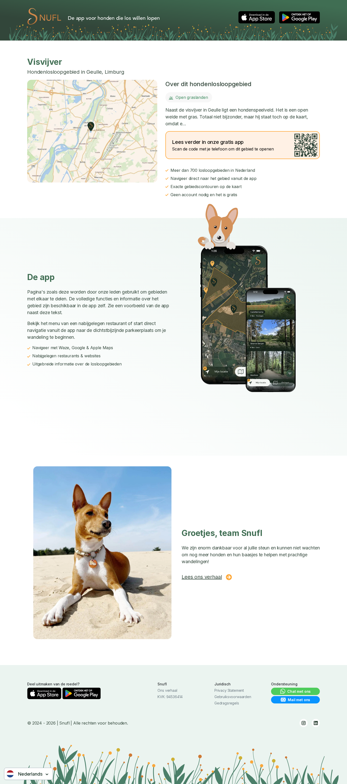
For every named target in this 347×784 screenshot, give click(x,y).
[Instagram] (303, 723)
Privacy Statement (229, 690)
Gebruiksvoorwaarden (232, 697)
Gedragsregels (226, 703)
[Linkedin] (316, 723)
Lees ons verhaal (202, 577)
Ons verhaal (167, 690)
